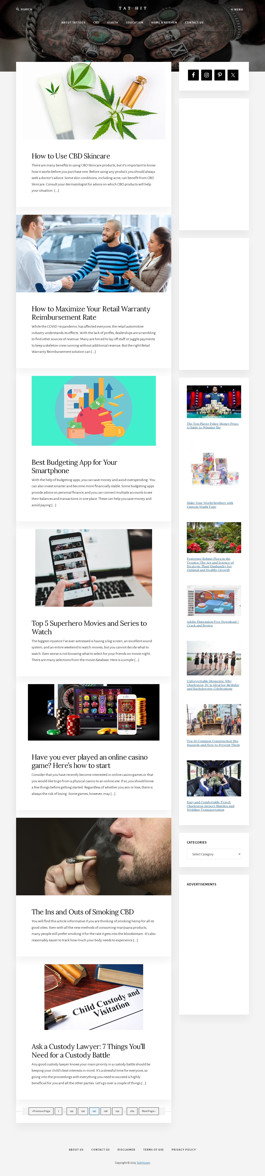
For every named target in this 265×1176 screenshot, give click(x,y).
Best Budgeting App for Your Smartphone (74, 466)
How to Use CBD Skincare (71, 155)
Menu (238, 9)
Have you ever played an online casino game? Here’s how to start (89, 761)
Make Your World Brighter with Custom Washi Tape (210, 504)
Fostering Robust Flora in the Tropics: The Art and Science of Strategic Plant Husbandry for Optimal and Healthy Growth (210, 564)
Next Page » (149, 1112)
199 (118, 1111)
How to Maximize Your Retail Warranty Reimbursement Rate (91, 313)
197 (95, 1111)
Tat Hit (133, 8)
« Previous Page (41, 1112)
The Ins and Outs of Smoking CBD (83, 911)
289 (133, 1111)
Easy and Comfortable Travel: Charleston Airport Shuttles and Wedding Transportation (210, 805)
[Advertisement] (214, 164)
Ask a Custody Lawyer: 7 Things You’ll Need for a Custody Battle (88, 1050)
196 (84, 1111)
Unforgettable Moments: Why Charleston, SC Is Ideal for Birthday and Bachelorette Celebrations (213, 684)
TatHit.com (143, 1162)
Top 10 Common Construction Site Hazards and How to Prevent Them (213, 743)
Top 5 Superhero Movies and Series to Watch (89, 627)
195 (73, 1111)
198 (107, 1111)
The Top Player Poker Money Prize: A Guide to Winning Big (213, 425)
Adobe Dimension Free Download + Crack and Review (213, 623)
